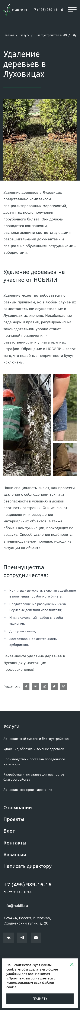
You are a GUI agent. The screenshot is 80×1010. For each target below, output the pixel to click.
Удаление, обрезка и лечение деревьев (33, 748)
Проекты (13, 818)
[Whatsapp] (44, 686)
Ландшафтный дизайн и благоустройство (36, 738)
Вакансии (14, 854)
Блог (9, 830)
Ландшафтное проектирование (27, 789)
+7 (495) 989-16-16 (47, 9)
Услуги (24, 35)
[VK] (35, 686)
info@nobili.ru (15, 905)
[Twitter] (54, 686)
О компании (17, 807)
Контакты (14, 842)
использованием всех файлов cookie (30, 984)
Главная (8, 35)
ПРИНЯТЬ (40, 998)
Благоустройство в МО (51, 35)
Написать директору (27, 866)
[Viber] (63, 686)
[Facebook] (26, 686)
